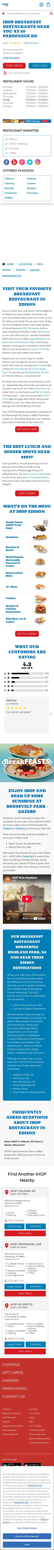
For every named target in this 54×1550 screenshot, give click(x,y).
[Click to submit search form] (50, 13)
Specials (6, 1421)
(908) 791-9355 (16, 1338)
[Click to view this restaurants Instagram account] (37, 162)
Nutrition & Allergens (39, 1443)
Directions (39, 65)
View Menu (25, 1233)
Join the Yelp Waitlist (19, 73)
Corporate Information (12, 1426)
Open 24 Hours (18, 1247)
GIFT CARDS (12, 1372)
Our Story (33, 1409)
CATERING (11, 1364)
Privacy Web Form (37, 1434)
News (31, 1417)
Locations (26, 264)
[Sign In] (41, 4)
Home (10, 264)
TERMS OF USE (35, 1485)
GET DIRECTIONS (27, 429)
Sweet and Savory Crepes (21, 342)
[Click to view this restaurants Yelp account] (14, 162)
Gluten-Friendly (40, 349)
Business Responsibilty (40, 1438)
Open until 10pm (19, 1193)
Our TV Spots (35, 1426)
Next (50, 762)
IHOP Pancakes (30, 328)
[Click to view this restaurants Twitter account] (30, 162)
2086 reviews (31, 43)
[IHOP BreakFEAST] (27, 762)
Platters (9, 375)
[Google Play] (11, 1465)
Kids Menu (41, 388)
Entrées (42, 365)
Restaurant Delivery (11, 1413)
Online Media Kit (10, 1434)
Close (27, 1544)
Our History (34, 1413)
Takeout (7, 828)
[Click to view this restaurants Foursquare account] (22, 162)
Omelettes (43, 331)
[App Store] (32, 1465)
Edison (21, 270)
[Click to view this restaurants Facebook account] (6, 162)
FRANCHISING (14, 1388)
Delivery (20, 828)
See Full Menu (27, 633)
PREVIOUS (3, 762)
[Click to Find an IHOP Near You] (3, 13)
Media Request (9, 1430)
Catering (28, 856)
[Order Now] (48, 4)
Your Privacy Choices (27, 1528)
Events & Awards (37, 1430)
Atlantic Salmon (19, 369)
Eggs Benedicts (38, 338)
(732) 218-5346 (16, 1220)
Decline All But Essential (27, 1536)
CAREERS (10, 1380)
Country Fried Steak (39, 474)
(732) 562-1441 (16, 1280)
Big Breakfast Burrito (37, 372)
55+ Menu (44, 392)
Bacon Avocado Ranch (36, 477)
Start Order (14, 65)
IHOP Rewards (9, 1417)
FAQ (31, 1421)
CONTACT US (13, 1396)
